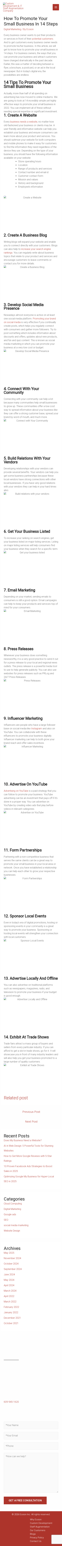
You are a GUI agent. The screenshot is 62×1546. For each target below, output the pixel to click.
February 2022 (11, 1307)
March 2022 (10, 1301)
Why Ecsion (36, 1519)
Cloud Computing (13, 1203)
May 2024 (9, 1279)
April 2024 (9, 1285)
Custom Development (41, 1523)
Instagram (36, 728)
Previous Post (31, 1112)
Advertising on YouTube (16, 790)
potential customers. (43, 38)
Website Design (12, 1230)
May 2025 (9, 1252)
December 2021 (12, 1317)
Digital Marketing (12, 29)
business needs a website (23, 121)
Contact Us (35, 1541)
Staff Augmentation (40, 1526)
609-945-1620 (11, 1401)
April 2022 (9, 1296)
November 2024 (12, 1258)
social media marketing (16, 1225)
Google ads (10, 1214)
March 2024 (10, 1290)
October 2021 (11, 1323)
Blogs (33, 1534)
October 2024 (11, 1263)
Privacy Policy (37, 1537)
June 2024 (9, 1274)
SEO (6, 1219)
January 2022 (11, 1312)
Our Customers (37, 1530)
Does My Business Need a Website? (23, 1140)
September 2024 (13, 1269)
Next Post (31, 1121)
